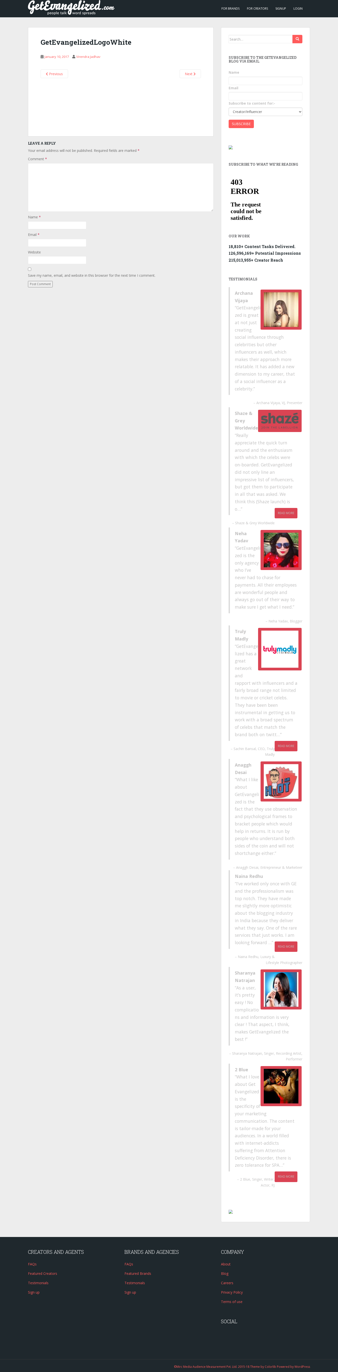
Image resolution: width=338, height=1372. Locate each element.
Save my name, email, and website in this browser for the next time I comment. (91, 275)
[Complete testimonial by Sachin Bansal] (280, 649)
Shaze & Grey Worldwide (255, 523)
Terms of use (231, 1301)
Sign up (34, 1292)
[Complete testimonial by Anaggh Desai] (281, 781)
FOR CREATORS (257, 8)
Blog (224, 1273)
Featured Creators (42, 1273)
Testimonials (38, 1283)
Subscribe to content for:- (252, 103)
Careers (227, 1283)
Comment (37, 159)
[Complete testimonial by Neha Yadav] (281, 550)
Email (34, 234)
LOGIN (298, 8)
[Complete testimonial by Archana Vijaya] (281, 310)
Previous (55, 73)
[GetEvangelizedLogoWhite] (121, 104)
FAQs (32, 1264)
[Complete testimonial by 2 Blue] (281, 1086)
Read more (286, 513)
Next (189, 73)
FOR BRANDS (230, 8)
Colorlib (270, 1367)
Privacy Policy (232, 1292)
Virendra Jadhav (88, 56)
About (226, 1264)
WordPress (302, 1367)
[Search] (297, 39)
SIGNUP (280, 8)
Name (34, 217)
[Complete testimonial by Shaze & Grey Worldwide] (280, 421)
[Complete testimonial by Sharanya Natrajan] (281, 989)
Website (34, 252)
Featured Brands (137, 1273)
